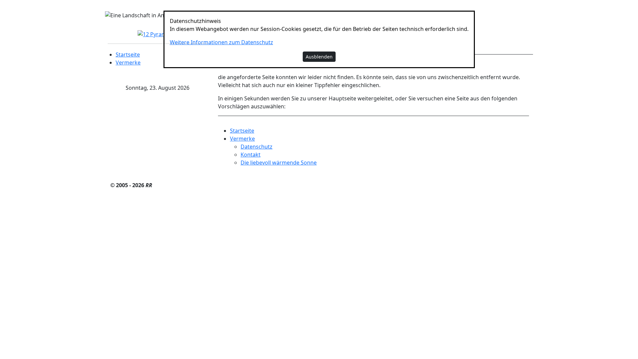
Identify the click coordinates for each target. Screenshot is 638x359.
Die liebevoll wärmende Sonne (279, 162)
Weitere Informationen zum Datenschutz (221, 42)
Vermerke (128, 62)
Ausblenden (319, 57)
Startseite (128, 54)
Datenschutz (256, 146)
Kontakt (251, 154)
